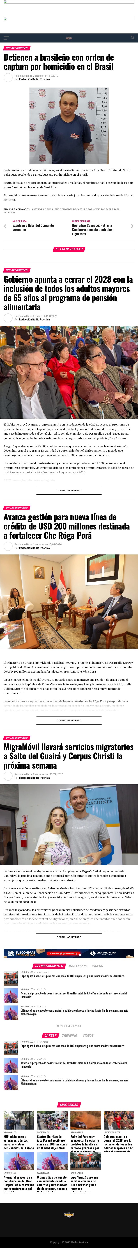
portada (10, 213)
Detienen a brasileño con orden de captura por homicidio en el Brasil (76, 209)
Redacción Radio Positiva (34, 79)
